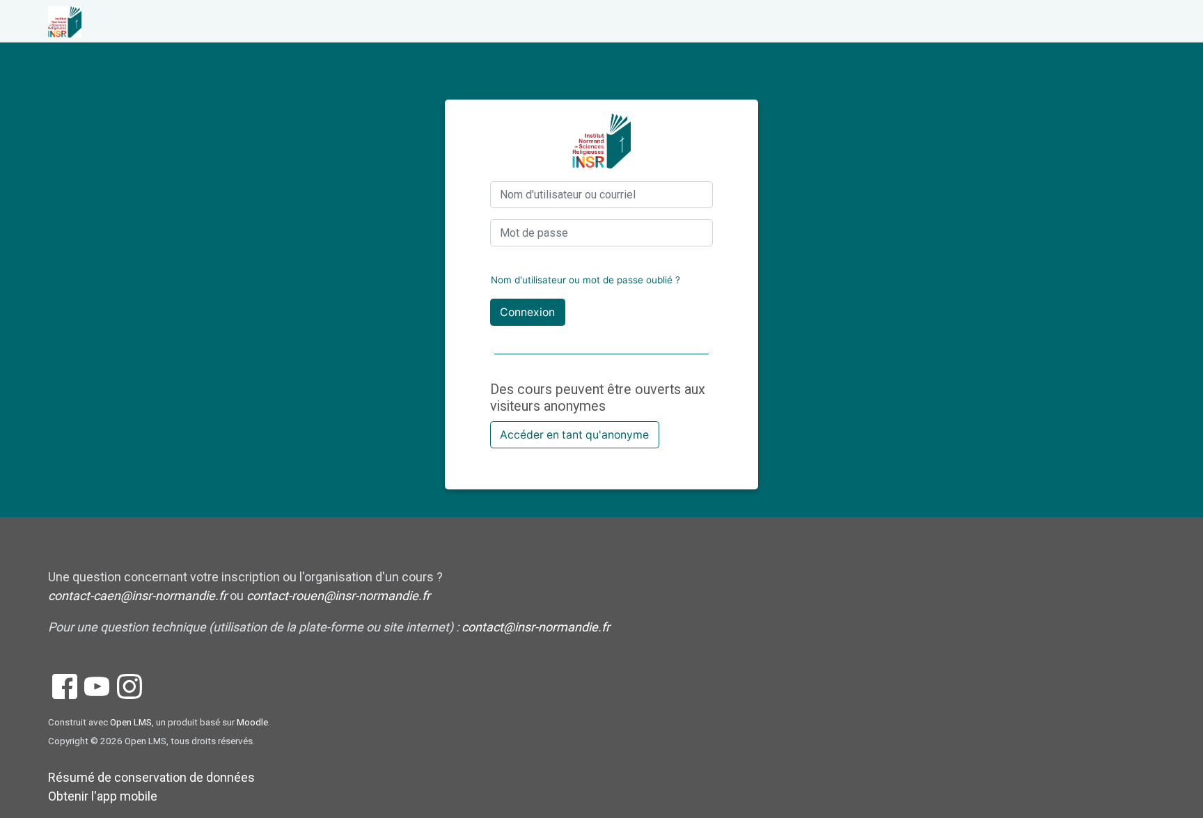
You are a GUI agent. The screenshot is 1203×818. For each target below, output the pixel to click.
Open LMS (131, 721)
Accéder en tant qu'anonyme (574, 434)
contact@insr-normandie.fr (536, 627)
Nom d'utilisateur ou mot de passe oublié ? (585, 279)
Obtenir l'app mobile (102, 796)
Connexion (527, 312)
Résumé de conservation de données (151, 777)
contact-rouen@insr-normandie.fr (338, 595)
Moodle (252, 721)
